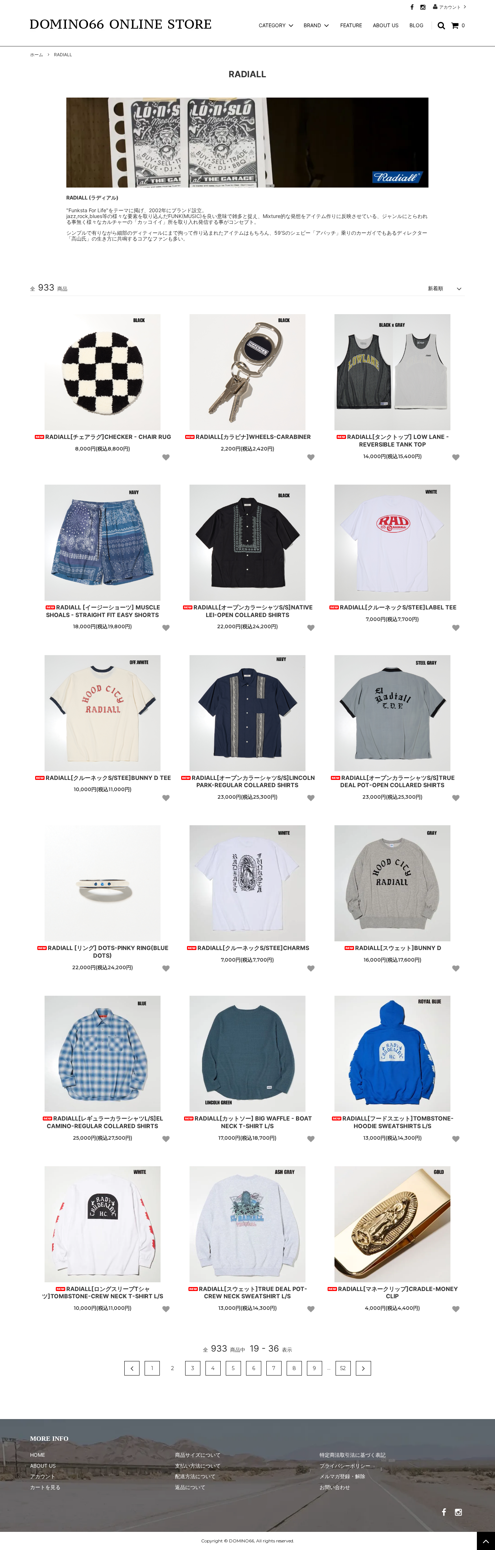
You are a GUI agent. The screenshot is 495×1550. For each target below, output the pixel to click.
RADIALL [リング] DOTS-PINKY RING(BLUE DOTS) (108, 951)
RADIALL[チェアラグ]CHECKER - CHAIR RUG (108, 436)
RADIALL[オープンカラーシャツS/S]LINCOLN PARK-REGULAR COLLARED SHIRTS (253, 781)
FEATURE (351, 25)
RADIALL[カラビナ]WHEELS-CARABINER (253, 436)
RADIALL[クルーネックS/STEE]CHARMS (253, 947)
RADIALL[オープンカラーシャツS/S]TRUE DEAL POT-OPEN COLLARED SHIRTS (397, 781)
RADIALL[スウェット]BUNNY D (398, 947)
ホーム (36, 54)
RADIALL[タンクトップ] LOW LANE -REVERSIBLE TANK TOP (398, 440)
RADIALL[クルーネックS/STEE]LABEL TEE (398, 607)
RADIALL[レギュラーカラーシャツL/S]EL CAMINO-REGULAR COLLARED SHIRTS (105, 1122)
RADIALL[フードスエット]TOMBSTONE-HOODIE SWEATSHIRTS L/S (398, 1122)
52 (343, 1368)
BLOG (416, 25)
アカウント (450, 6)
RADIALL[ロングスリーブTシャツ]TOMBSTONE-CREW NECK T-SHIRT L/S (102, 1292)
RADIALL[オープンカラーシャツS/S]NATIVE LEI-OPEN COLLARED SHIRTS (253, 611)
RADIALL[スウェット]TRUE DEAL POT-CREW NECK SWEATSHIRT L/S (253, 1292)
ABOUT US (386, 25)
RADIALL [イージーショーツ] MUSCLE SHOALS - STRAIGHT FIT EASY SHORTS (103, 611)
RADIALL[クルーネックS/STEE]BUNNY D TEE (108, 777)
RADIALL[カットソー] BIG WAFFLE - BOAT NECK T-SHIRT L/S (253, 1122)
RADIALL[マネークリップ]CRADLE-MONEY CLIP (398, 1292)
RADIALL (63, 54)
